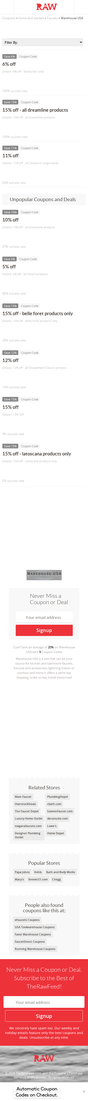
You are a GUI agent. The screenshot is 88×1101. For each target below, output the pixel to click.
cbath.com (54, 804)
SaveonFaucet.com (60, 811)
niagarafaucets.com (28, 826)
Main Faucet (23, 797)
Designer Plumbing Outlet (27, 835)
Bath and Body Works (60, 872)
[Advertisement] (44, 28)
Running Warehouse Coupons (35, 949)
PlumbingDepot (57, 797)
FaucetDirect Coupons (30, 942)
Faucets (52, 18)
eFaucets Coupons (27, 920)
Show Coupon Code (23, 81)
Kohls (38, 872)
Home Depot (55, 833)
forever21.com (38, 879)
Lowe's (52, 826)
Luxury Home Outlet (28, 818)
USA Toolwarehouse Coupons (35, 927)
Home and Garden (31, 18)
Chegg (56, 879)
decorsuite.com (57, 818)
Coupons (8, 18)
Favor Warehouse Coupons (33, 934)
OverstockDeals (25, 804)
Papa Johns (22, 872)
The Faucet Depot (27, 811)
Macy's (19, 879)
